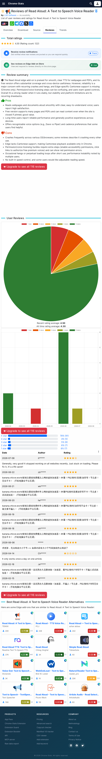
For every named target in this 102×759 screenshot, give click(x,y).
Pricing (39, 719)
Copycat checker (44, 727)
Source (36, 30)
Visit (95, 65)
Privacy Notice (75, 739)
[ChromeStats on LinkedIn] (71, 745)
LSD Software (10, 15)
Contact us (73, 731)
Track (94, 53)
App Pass (9, 719)
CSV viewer (42, 735)
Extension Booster (12, 731)
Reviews (49, 30)
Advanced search (44, 723)
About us (72, 719)
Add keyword (42, 744)
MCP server (10, 739)
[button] (3, 3)
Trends (63, 30)
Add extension (43, 739)
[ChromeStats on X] (82, 745)
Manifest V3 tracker (45, 731)
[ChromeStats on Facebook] (76, 745)
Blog (70, 727)
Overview (8, 30)
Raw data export (12, 744)
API (6, 735)
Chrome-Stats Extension (15, 723)
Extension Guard (12, 727)
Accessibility (25, 15)
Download (23, 30)
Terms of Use (74, 735)
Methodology (74, 723)
